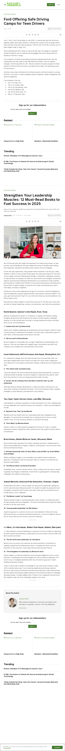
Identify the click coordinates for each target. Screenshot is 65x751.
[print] (60, 34)
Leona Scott (7, 215)
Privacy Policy (7, 748)
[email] (38, 34)
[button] (5, 4)
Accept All (57, 747)
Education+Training (10, 14)
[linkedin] (29, 34)
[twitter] (32, 34)
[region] (32, 747)
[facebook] (27, 34)
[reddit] (35, 34)
